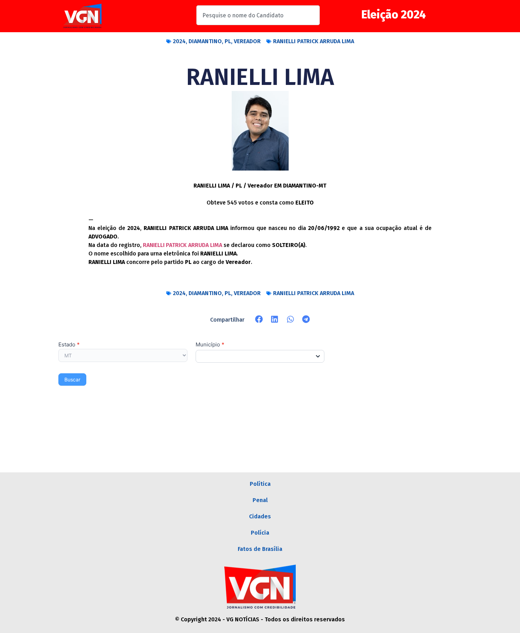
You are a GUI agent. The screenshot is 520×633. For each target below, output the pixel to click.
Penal (260, 500)
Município (210, 345)
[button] (259, 319)
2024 (179, 41)
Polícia (260, 532)
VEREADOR (247, 41)
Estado (69, 345)
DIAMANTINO (205, 41)
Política (260, 483)
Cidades (260, 516)
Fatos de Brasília (260, 549)
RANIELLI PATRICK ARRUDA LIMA (313, 41)
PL (228, 41)
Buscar (72, 379)
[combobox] (258, 15)
